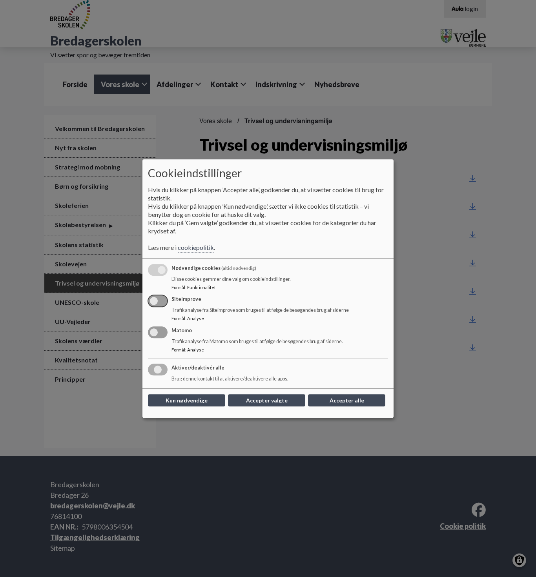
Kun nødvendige (187, 400)
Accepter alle (347, 400)
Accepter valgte (267, 400)
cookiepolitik (196, 247)
